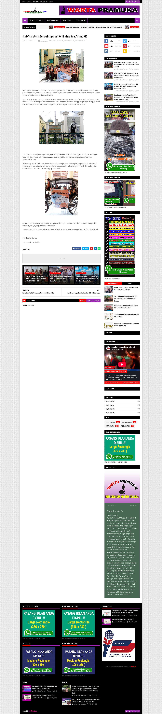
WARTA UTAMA (80, 41)
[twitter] (129, 1)
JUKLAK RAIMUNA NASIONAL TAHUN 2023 (43, 695)
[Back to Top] (138, 711)
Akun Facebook (134, 505)
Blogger (133, 666)
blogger (82, 301)
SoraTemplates (33, 711)
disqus (90, 301)
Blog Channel (81, 20)
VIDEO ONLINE (66, 20)
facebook (96, 301)
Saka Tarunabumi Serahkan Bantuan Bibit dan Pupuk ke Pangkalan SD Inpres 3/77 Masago (125, 298)
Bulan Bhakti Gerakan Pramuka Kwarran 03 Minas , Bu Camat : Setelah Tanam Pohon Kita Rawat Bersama (61, 278)
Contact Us (35, 2)
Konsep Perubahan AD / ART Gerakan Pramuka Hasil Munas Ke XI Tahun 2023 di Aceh (125, 611)
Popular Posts (113, 283)
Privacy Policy (43, 2)
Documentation (52, 20)
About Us (29, 2)
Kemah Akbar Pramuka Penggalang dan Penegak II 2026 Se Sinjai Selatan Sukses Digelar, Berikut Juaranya (126, 97)
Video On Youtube (35, 20)
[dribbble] (132, 1)
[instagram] (135, 1)
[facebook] (126, 1)
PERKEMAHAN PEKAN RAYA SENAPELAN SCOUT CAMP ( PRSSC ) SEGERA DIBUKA (44, 687)
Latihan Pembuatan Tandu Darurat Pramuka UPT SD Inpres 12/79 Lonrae (126, 288)
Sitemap (51, 2)
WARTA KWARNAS (110, 409)
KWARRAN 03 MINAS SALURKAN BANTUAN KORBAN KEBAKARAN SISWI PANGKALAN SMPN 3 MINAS (72, 27)
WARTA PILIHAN (69, 41)
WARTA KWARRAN (37, 27)
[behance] (138, 1)
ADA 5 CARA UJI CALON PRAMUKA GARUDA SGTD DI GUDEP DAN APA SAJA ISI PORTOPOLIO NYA (86, 700)
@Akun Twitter (111, 505)
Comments (131, 283)
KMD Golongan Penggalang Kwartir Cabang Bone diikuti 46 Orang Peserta (126, 306)
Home (23, 2)
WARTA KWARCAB (110, 401)
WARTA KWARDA (110, 405)
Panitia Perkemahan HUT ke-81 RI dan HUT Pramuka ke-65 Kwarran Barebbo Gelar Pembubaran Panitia (87, 278)
